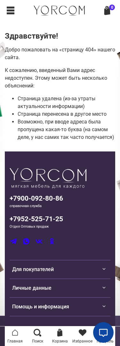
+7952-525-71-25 (36, 219)
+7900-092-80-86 (36, 198)
